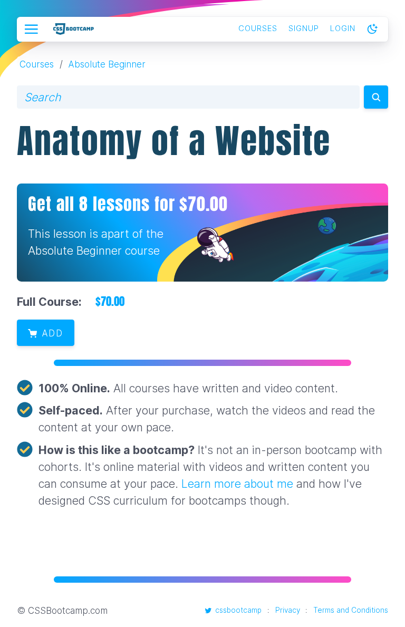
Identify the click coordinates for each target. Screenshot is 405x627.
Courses (257, 28)
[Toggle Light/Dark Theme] (372, 29)
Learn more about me (237, 483)
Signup (303, 28)
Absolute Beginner (107, 64)
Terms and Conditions (350, 610)
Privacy (287, 610)
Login (342, 28)
